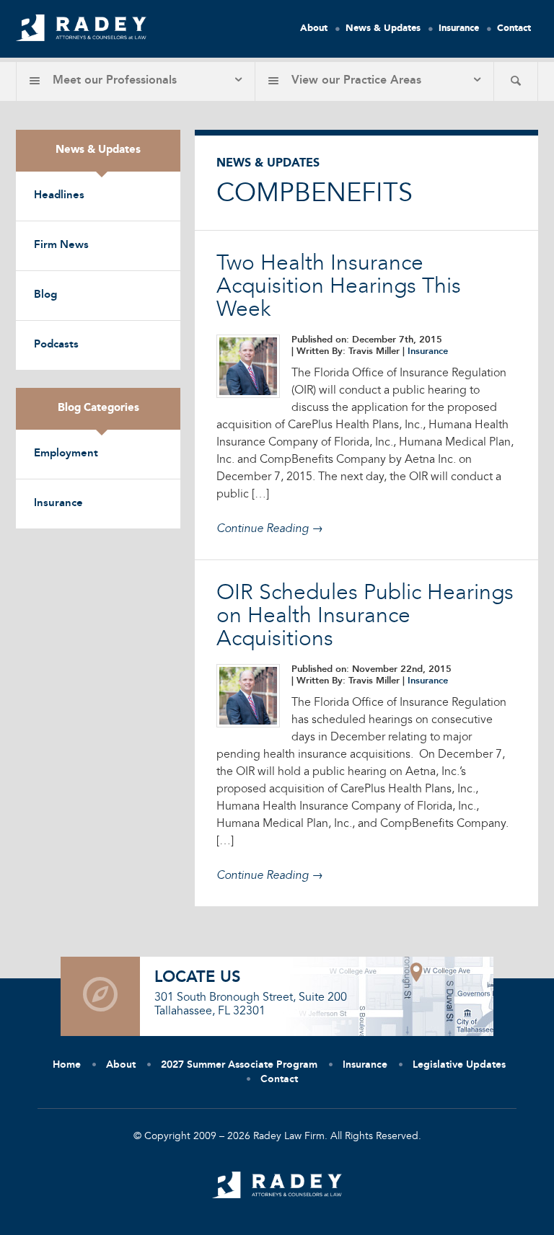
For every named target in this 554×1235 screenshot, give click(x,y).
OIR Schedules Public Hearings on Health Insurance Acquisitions (365, 616)
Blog (45, 295)
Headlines (59, 195)
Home (67, 1065)
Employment (66, 453)
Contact (514, 28)
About (313, 28)
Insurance (459, 28)
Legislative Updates (459, 1065)
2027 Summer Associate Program (239, 1065)
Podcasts (56, 345)
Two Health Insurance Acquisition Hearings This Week (338, 287)
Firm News (61, 245)
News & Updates (383, 28)
